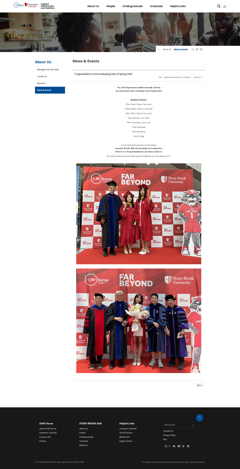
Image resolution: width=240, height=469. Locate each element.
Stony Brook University (26, 5)
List (200, 385)
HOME (159, 49)
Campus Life (45, 437)
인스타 (166, 446)
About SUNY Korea (47, 428)
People (82, 432)
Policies (42, 441)
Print (201, 49)
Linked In (183, 446)
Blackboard (124, 437)
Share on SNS (193, 49)
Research (83, 445)
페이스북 (169, 446)
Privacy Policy (169, 435)
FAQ (165, 439)
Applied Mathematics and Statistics (48, 6)
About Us (167, 49)
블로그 (178, 446)
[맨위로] (199, 418)
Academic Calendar (48, 432)
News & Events (181, 49)
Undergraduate (86, 437)
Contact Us (168, 431)
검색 (218, 6)
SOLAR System (126, 432)
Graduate (83, 441)
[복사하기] (197, 49)
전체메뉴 (224, 6)
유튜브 (174, 446)
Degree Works (125, 441)
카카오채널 (188, 446)
